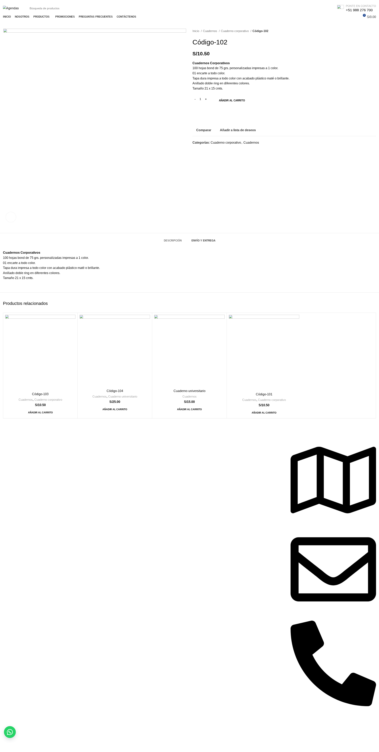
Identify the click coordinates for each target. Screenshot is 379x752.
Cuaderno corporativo (235, 31)
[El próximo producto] (374, 31)
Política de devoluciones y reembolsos (30, 465)
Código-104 (115, 391)
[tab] (173, 238)
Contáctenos (12, 450)
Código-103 (40, 394)
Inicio (196, 31)
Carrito (197, 450)
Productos (199, 443)
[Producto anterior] (366, 31)
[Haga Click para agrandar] (11, 217)
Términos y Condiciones (20, 480)
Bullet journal (107, 457)
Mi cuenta (199, 457)
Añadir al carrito (232, 100)
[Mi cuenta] (355, 17)
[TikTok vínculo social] (311, 723)
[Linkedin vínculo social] (209, 149)
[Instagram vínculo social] (301, 723)
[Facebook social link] (195, 149)
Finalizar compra (204, 465)
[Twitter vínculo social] (200, 149)
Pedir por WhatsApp (217, 114)
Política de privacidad (18, 443)
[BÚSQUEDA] (324, 8)
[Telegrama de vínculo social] (214, 149)
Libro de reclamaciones (19, 457)
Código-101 (264, 394)
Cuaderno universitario (122, 396)
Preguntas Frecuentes (18, 472)
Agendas (104, 443)
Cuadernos (210, 31)
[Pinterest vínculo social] (205, 149)
